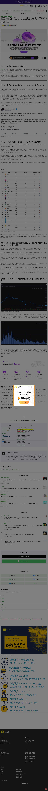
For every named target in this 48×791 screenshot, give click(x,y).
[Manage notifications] (46, 789)
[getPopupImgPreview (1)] (24, 395)
